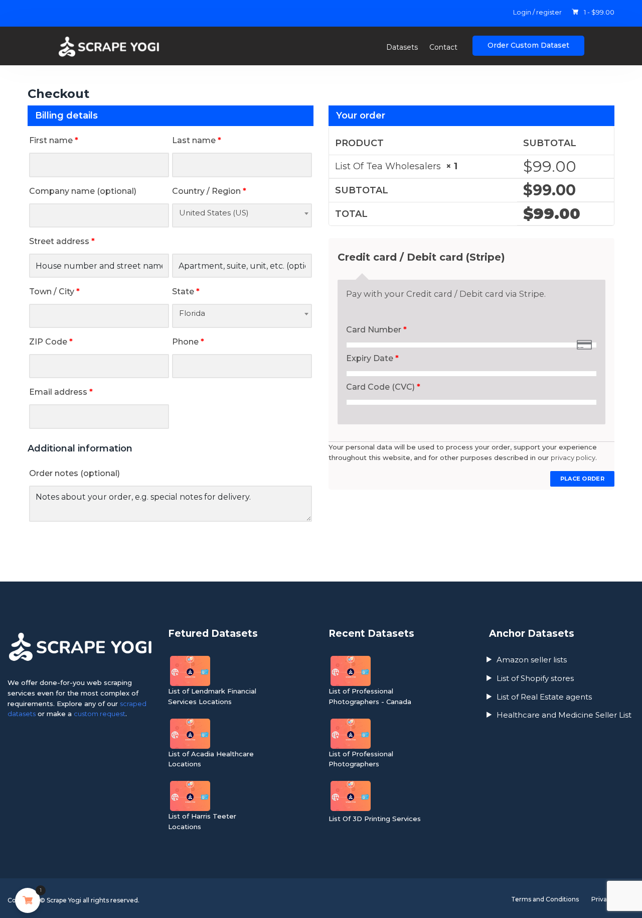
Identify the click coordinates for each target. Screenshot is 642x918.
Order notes (74, 473)
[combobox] (242, 215)
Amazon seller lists (532, 659)
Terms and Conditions (545, 899)
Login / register (537, 12)
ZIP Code (51, 342)
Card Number (376, 329)
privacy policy (573, 457)
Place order (582, 478)
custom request (99, 714)
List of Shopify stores (535, 678)
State (186, 291)
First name (53, 140)
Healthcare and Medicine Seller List (564, 715)
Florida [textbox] (192, 313)
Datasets (402, 47)
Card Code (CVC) (383, 387)
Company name (82, 191)
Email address (61, 392)
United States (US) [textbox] (214, 212)
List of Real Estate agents (544, 697)
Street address (62, 241)
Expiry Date (372, 358)
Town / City (54, 291)
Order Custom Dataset (528, 45)
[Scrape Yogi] (118, 46)
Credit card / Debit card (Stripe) (421, 257)
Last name (196, 140)
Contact (443, 47)
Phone (188, 342)
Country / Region (209, 191)
